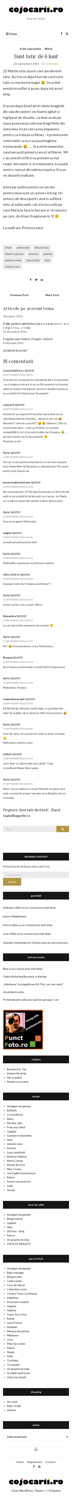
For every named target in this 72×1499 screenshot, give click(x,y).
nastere (33, 253)
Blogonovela (14, 1276)
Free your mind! (16, 1127)
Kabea (10, 1318)
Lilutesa (11, 1410)
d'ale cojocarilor (30, 48)
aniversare (23, 247)
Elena (10, 1119)
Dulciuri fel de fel (16, 1073)
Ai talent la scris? (15, 350)
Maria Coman (15, 1160)
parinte (47, 253)
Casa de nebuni (16, 1285)
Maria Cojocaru (14, 253)
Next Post (52, 295)
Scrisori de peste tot (19, 1181)
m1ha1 (7, 754)
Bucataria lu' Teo (16, 1069)
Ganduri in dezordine (19, 1135)
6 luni (8, 247)
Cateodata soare (17, 1289)
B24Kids (12, 1110)
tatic (47, 260)
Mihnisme (12, 1335)
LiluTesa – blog (15, 1231)
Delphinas (13, 1297)
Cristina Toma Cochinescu (22, 1293)
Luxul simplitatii (16, 1152)
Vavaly (11, 1190)
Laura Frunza (14, 1322)
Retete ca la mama (17, 1081)
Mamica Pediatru (17, 1156)
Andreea (8, 907)
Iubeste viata (14, 1143)
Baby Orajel (14, 1406)
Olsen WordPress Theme (27, 1490)
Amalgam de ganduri (19, 1106)
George (7, 942)
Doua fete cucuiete (18, 1302)
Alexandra (9, 616)
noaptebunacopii (13, 699)
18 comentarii (49, 63)
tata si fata (33, 260)
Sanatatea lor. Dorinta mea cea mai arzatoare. (41, 942)
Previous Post (19, 295)
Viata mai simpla (16, 1377)
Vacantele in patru (13, 992)
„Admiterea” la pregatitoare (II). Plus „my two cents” (33, 984)
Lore (5, 933)
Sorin (6, 452)
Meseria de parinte (18, 1331)
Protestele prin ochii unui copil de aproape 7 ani (30, 999)
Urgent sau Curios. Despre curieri (27, 339)
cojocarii (8, 404)
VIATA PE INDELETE (19, 1244)
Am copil (12, 1401)
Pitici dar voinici (16, 1343)
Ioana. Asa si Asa (17, 1314)
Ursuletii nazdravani (18, 1373)
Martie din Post (16, 1164)
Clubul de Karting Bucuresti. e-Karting (24, 976)
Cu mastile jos (15, 1114)
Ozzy (10, 1339)
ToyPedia (12, 1360)
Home (20, 1462)
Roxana (7, 657)
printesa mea (13, 260)
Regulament (19, 916)
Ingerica (11, 1310)
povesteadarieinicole (16, 482)
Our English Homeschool (21, 1173)
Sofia (10, 1185)
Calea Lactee (14, 1281)
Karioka (11, 1148)
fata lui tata (42, 247)
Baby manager (15, 1272)
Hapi (9, 1139)
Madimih (12, 1327)
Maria (48, 48)
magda (7, 533)
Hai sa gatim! (14, 1077)
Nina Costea (14, 1169)
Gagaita (11, 1131)
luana (6, 916)
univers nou (12, 266)
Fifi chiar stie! (14, 1123)
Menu (13, 34)
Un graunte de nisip (18, 1239)
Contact (50, 1462)
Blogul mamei (15, 1218)
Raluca (11, 1177)
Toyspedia (13, 1364)
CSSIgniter (54, 1490)
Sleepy (11, 1352)
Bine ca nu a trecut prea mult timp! (36, 907)
